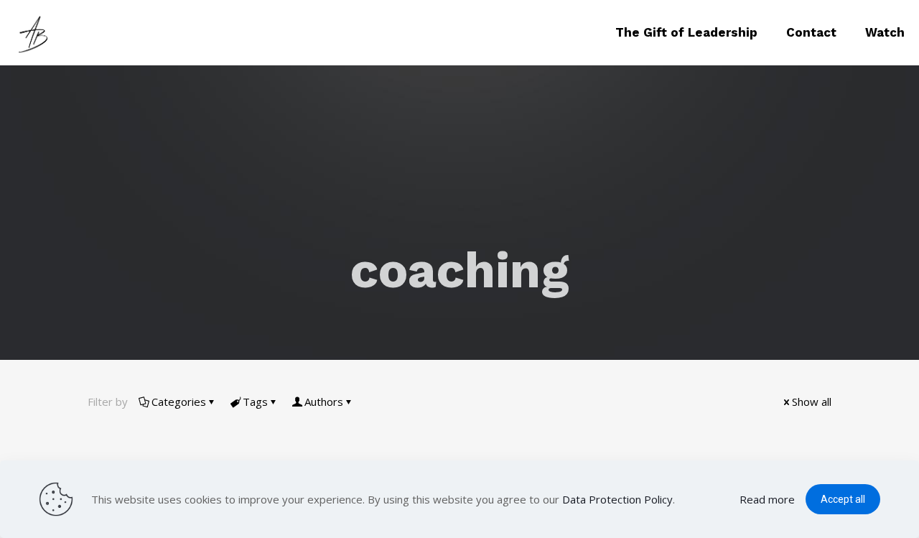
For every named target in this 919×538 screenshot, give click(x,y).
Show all (811, 401)
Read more (767, 499)
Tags (255, 401)
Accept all (843, 499)
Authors (323, 401)
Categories (178, 401)
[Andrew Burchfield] (35, 32)
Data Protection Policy (617, 499)
